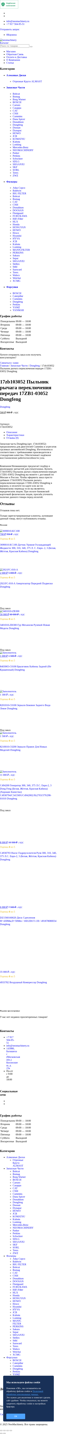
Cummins (17, 116)
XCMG (16, 281)
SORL (16, 170)
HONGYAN (19, 227)
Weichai (17, 278)
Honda (16, 224)
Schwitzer (18, 158)
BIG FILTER (19, 193)
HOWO (17, 133)
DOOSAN (18, 210)
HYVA (16, 238)
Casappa (17, 108)
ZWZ (15, 175)
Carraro (16, 105)
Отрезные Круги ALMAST (27, 81)
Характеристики (15, 435)
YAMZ (16, 307)
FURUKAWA (20, 216)
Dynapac (17, 130)
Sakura (16, 255)
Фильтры (11, 181)
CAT (15, 110)
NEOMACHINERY (23, 150)
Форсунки (12, 287)
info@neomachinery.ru (17, 21)
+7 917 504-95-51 (15, 24)
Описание (11, 432)
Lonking (17, 144)
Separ (15, 258)
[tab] (31, 432)
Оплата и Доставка (16, 57)
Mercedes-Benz (20, 147)
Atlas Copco (19, 187)
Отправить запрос (9, 29)
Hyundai (17, 235)
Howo (16, 233)
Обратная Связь (14, 54)
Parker (16, 153)
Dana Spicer (19, 119)
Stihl (15, 266)
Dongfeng (18, 124)
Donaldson (18, 122)
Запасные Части (15, 87)
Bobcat (16, 93)
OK (15, 1416)
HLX (15, 221)
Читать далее (11, 605)
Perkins (16, 155)
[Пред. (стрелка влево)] (1, 1433)
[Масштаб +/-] (11, 1430)
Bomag (16, 96)
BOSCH (17, 102)
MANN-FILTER (21, 250)
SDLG (16, 161)
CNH (15, 113)
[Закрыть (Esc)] (1, 1430)
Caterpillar (18, 296)
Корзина (11, 34)
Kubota (16, 141)
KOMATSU (19, 139)
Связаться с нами (9, 362)
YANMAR (18, 310)
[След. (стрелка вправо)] (4, 1433)
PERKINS (18, 252)
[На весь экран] (7, 1430)
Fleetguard (18, 213)
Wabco (16, 275)
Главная (4, 365)
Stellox (16, 264)
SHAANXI (18, 164)
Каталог (4, 43)
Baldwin (17, 190)
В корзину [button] (9, 566)
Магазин (11, 51)
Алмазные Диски (16, 75)
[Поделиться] (4, 1430)
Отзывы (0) (12, 438)
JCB (15, 136)
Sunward (17, 269)
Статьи (10, 62)
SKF (15, 167)
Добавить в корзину (28, 419)
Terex (15, 172)
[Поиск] (31, 46)
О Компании (13, 60)
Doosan (16, 127)
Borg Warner (19, 99)
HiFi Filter (18, 218)
